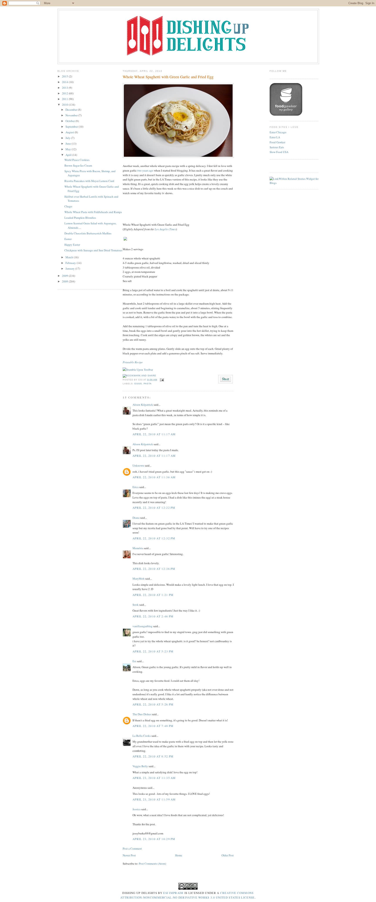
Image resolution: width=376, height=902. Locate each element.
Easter (68, 239)
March (69, 257)
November (71, 115)
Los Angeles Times (165, 229)
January (70, 268)
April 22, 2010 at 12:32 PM (154, 538)
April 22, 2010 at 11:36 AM (154, 477)
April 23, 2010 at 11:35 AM (154, 778)
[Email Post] (161, 379)
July (68, 138)
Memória (138, 548)
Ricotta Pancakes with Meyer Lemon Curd (89, 181)
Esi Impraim (173, 893)
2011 (65, 99)
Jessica (137, 809)
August (70, 132)
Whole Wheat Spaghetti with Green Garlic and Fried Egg (168, 76)
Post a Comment (132, 848)
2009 (65, 276)
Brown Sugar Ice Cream (78, 165)
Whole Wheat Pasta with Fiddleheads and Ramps (93, 212)
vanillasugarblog (143, 626)
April (68, 155)
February (71, 263)
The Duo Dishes (142, 714)
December (71, 110)
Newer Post (129, 855)
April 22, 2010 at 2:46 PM (153, 616)
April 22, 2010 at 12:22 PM (154, 508)
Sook (136, 605)
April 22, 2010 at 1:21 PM (153, 595)
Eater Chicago (278, 132)
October (70, 121)
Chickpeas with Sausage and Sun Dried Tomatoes (93, 250)
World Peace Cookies (76, 160)
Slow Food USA (279, 152)
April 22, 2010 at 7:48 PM (153, 726)
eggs (138, 383)
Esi (134, 661)
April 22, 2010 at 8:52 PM (153, 756)
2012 (65, 93)
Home (178, 855)
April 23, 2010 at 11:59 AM (154, 799)
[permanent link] (138, 370)
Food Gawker (277, 142)
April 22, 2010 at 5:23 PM (153, 651)
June (68, 143)
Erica (136, 487)
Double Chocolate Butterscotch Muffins (87, 233)
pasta (148, 383)
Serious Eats (277, 147)
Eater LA (275, 137)
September (72, 126)
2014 (65, 82)
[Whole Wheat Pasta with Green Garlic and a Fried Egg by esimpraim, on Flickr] (178, 157)
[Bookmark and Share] (139, 375)
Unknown (138, 465)
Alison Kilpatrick (143, 405)
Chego (68, 206)
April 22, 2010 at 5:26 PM (153, 704)
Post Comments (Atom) (152, 863)
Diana (136, 518)
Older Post (228, 855)
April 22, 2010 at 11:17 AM (154, 434)
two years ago (145, 170)
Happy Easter (72, 245)
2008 (65, 281)
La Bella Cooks (142, 736)
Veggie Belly (140, 766)
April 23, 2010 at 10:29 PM (154, 839)
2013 (65, 88)
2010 (65, 105)
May (68, 149)
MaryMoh (138, 578)
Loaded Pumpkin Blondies (80, 218)
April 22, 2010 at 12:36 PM (154, 569)
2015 (65, 76)
